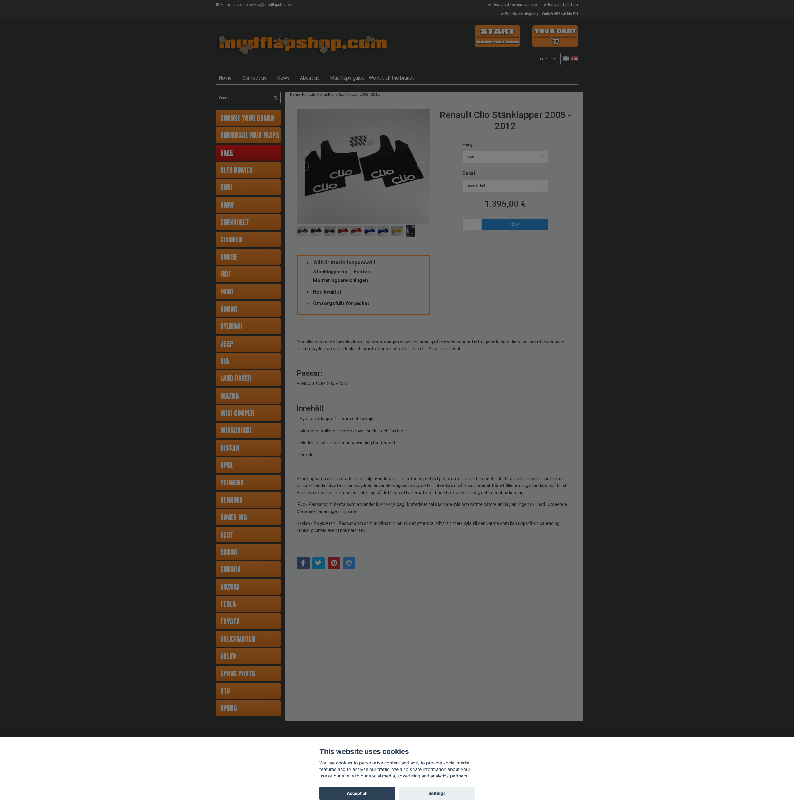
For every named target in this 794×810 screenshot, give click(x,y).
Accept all (357, 793)
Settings (437, 793)
